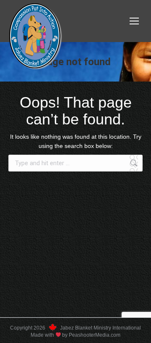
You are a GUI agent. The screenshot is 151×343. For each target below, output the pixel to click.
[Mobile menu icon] (134, 21)
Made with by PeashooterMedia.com (76, 335)
